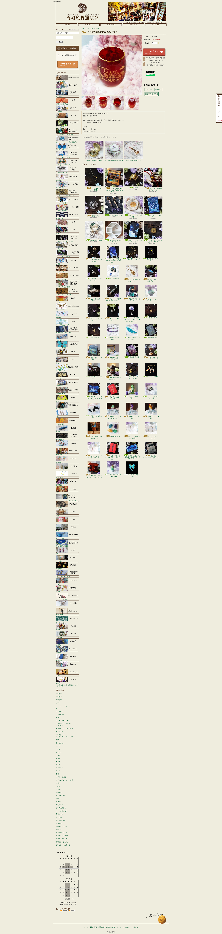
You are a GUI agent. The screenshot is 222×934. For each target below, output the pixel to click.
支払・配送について (89, 24)
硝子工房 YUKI (61, 370)
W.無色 (58, 683)
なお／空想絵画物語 (62, 546)
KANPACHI (59, 386)
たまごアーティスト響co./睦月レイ (66, 500)
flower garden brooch (96, 240)
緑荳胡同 (59, 660)
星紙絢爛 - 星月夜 (133, 357)
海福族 (58, 783)
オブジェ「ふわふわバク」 (95, 416)
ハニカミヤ (59, 584)
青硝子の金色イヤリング (115, 358)
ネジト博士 (59, 561)
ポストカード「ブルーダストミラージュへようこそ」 (93, 398)
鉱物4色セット (115, 436)
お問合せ (133, 24)
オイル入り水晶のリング (115, 319)
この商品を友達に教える (155, 60)
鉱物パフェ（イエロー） (153, 417)
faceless (58, 675)
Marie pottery (59, 614)
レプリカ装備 (60, 248)
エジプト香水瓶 (61, 279)
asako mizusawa (60, 309)
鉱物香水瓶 (59, 180)
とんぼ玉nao (60, 538)
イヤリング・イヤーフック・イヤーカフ (67, 707)
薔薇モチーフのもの (62, 842)
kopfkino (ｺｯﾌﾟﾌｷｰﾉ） (62, 439)
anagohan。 (59, 317)
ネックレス (59, 711)
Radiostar (58, 652)
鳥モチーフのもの (61, 832)
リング (58, 717)
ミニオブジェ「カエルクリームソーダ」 (113, 475)
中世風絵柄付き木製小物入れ (115, 378)
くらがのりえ (60, 424)
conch (57, 447)
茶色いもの (59, 814)
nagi (57, 553)
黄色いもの (59, 798)
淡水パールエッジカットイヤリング (95, 456)
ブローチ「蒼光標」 (152, 377)
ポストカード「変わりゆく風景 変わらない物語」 (113, 260)
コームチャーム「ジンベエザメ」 (133, 338)
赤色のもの (59, 792)
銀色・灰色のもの (61, 826)
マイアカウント (67, 29)
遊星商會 (59, 645)
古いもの (59, 111)
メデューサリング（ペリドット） (152, 397)
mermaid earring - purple (116, 215)
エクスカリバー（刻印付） (95, 377)
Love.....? (58, 668)
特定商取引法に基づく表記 (155, 65)
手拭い (58, 740)
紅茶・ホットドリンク (63, 104)
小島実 (58, 431)
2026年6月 (59, 700)
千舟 (57, 515)
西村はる (59, 591)
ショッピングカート (156, 24)
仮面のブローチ (97, 216)
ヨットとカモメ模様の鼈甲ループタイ (155, 189)
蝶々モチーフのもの (62, 836)
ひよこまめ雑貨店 (61, 599)
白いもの (59, 817)
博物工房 (59, 569)
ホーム (66, 24)
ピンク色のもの (61, 808)
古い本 (58, 119)
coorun (58, 416)
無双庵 (58, 629)
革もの (58, 771)
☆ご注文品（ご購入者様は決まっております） (67, 685)
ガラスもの (59, 768)
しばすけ (59, 462)
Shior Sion (59, 454)
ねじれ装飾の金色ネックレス (134, 280)
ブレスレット (60, 714)
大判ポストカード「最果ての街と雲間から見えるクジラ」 (131, 456)
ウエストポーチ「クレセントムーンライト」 (134, 241)
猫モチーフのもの (61, 839)
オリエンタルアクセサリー (64, 165)
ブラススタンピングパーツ (64, 294)
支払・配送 (93, 927)
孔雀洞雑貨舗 (60, 409)
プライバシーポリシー (124, 927)
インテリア (59, 789)
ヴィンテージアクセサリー (64, 134)
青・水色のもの (61, 795)
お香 (57, 226)
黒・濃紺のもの (61, 820)
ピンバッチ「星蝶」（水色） (133, 475)
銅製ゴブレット (153, 358)
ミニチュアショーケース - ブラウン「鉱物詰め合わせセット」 (114, 190)
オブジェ (59, 752)
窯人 (57, 363)
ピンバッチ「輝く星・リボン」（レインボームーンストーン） (131, 319)
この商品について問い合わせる (155, 58)
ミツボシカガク (61, 622)
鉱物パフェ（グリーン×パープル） (114, 417)
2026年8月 (59, 694)
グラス (97, 28)
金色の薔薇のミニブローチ (96, 260)
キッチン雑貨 (60, 218)
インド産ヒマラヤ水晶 (96, 299)
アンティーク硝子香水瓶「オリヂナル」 (113, 299)
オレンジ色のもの (61, 811)
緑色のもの (59, 802)
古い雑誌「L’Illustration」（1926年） (151, 456)
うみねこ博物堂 (61, 348)
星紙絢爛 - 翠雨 (152, 337)
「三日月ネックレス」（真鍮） (96, 189)
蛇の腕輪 (135, 187)
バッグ (58, 749)
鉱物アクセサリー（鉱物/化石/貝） (67, 142)
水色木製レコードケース (96, 358)
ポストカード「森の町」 (155, 216)
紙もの (58, 758)
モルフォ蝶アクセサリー (63, 157)
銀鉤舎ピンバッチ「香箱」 (152, 259)
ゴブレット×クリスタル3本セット (95, 437)
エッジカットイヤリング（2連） (133, 437)
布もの (58, 761)
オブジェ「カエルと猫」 (133, 397)
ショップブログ (111, 24)
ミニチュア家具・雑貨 (63, 287)
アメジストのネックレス (96, 319)
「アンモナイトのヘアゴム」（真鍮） (133, 377)
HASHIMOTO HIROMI (63, 576)
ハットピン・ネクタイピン (64, 728)
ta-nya (57, 492)
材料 (57, 774)
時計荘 (58, 530)
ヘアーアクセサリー (62, 720)
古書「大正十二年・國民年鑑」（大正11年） (112, 457)
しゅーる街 (59, 477)
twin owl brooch (114, 278)
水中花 (58, 302)
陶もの (58, 764)
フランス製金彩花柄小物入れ (114, 160)
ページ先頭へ (162, 920)
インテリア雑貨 (61, 203)
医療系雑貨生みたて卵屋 (63, 332)
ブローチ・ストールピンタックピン (63, 724)
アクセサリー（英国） (63, 172)
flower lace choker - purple (114, 338)
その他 (58, 786)
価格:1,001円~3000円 (151, 94)
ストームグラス (61, 271)
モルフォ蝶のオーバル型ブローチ (152, 280)
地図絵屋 (59, 508)
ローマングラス (61, 188)
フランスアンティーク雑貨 (64, 780)
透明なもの (59, 829)
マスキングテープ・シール (64, 241)
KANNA (58, 378)
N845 (57, 355)
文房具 (58, 233)
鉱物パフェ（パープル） (134, 417)
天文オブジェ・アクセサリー (65, 195)
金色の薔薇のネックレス (133, 160)
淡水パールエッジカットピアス (153, 437)
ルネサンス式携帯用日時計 (94, 160)
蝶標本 (58, 264)
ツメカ (58, 523)
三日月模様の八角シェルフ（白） (116, 241)
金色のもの (59, 823)
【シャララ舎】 (61, 469)
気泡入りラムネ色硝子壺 (134, 299)
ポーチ (58, 746)
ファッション (60, 743)
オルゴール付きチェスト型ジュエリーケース (93, 476)
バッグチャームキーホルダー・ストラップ (64, 736)
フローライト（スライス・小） (153, 300)
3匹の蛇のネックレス (133, 259)
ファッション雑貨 (61, 210)
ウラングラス (60, 127)
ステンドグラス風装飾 (63, 256)
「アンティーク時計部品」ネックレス (155, 241)
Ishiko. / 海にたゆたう (62, 325)
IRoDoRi (58, 340)
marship (58, 607)
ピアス (58, 703)
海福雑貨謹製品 (61, 81)
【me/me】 (59, 637)
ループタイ (59, 732)
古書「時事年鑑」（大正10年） (115, 398)
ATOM (71, 910)
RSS (63, 910)
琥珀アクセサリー (61, 149)
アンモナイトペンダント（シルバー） (95, 279)
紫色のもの (59, 805)
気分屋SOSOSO (61, 393)
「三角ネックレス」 (152, 318)
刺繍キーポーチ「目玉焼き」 (135, 216)
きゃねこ (59, 401)
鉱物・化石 (59, 88)
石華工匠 (59, 485)
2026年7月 (59, 697)
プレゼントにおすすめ (63, 845)
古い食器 (59, 96)
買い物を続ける (155, 62)
